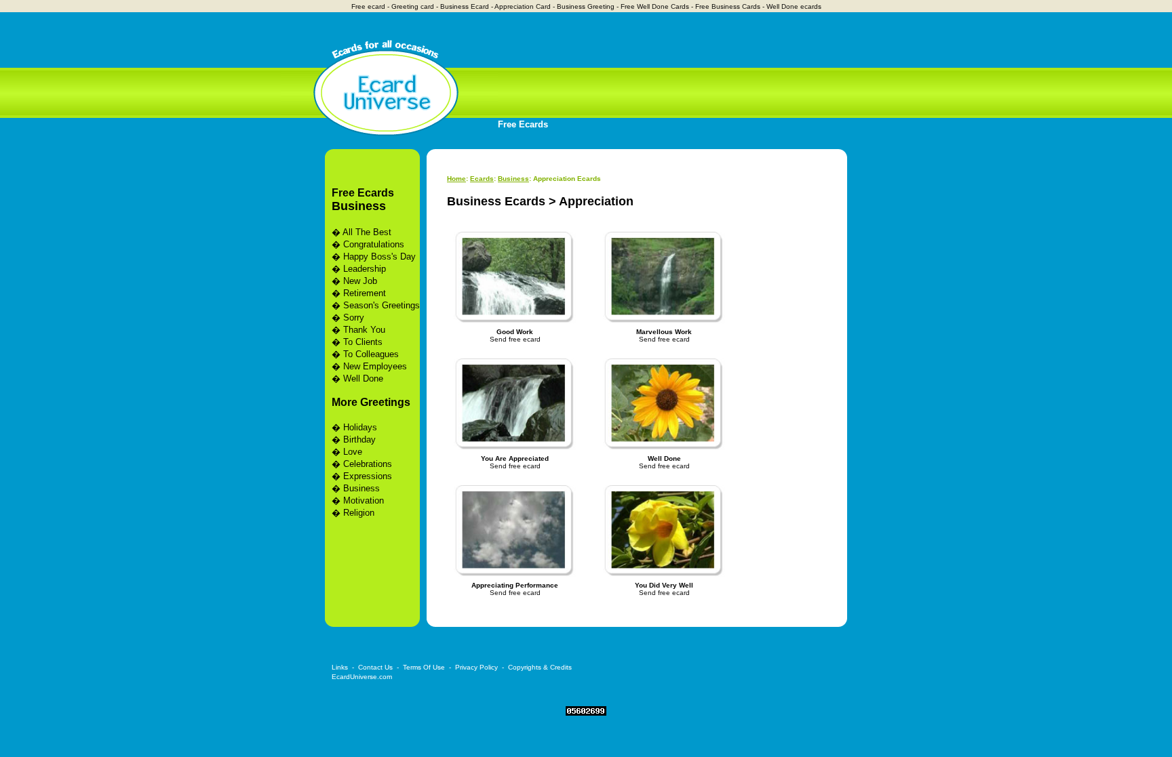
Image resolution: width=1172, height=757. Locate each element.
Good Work (514, 331)
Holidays (360, 427)
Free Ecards (523, 124)
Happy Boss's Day (379, 256)
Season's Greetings (381, 305)
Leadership (364, 269)
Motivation (363, 500)
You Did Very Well (664, 585)
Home (456, 178)
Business (359, 206)
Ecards (482, 178)
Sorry (353, 317)
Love (352, 452)
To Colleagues (371, 354)
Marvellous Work (664, 331)
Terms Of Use (424, 667)
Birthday (359, 439)
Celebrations (367, 464)
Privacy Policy (476, 667)
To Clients (363, 342)
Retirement (364, 293)
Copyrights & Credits (540, 667)
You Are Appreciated (515, 458)
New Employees (375, 366)
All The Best (367, 232)
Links (340, 667)
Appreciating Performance (514, 585)
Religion (358, 513)
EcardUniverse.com (362, 676)
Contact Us (375, 667)
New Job (360, 281)
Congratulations (373, 244)
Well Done (363, 378)
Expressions (367, 476)
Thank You (364, 330)
